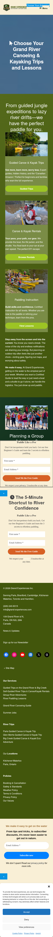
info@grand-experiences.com (17, 609)
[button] (49, 886)
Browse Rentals (26, 257)
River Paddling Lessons (14, 698)
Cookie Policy (17, 933)
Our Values (8, 800)
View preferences (26, 927)
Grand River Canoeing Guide (17, 705)
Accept (26, 911)
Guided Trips (26, 188)
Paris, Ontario (9, 764)
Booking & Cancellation (14, 783)
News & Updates (11, 630)
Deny (26, 919)
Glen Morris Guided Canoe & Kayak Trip (22, 734)
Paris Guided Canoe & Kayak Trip (19, 731)
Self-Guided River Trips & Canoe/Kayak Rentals (26, 691)
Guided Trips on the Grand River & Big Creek (24, 687)
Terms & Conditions (12, 793)
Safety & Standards (12, 786)
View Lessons (26, 325)
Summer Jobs (9, 712)
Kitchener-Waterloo (12, 760)
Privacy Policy (29, 933)
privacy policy (37, 863)
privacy (27, 559)
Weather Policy (10, 790)
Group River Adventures (14, 694)
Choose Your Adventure (38, 5)
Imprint (38, 933)
